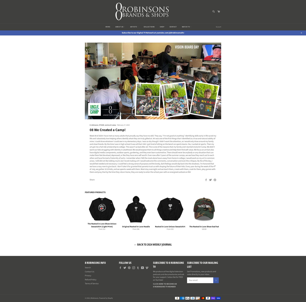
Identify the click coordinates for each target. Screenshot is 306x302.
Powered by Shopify (106, 298)
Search (88, 267)
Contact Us (89, 271)
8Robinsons (94, 298)
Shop (162, 27)
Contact (173, 27)
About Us (119, 27)
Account (218, 27)
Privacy (88, 275)
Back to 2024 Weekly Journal (154, 244)
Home (107, 27)
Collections (149, 27)
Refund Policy (90, 279)
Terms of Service (91, 283)
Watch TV (186, 27)
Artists (133, 27)
